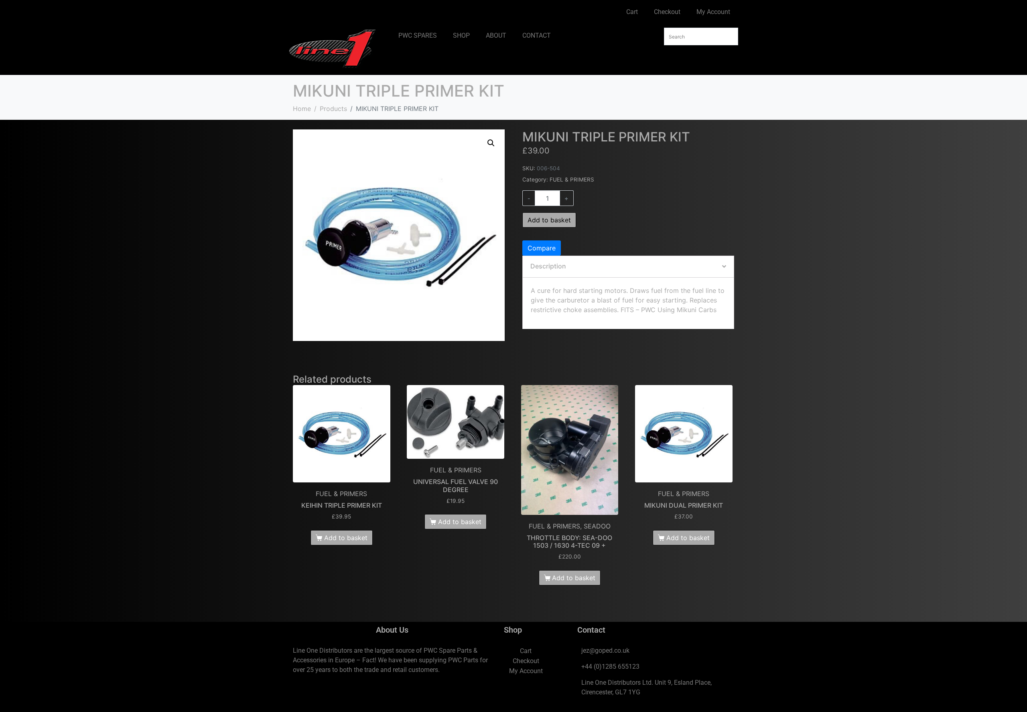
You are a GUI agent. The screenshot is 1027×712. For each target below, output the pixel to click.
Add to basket (549, 220)
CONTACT (536, 35)
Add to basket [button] (345, 538)
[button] (491, 143)
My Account (713, 12)
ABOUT (496, 35)
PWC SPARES (417, 35)
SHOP (461, 35)
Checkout (667, 12)
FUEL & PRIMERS (572, 179)
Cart (632, 12)
